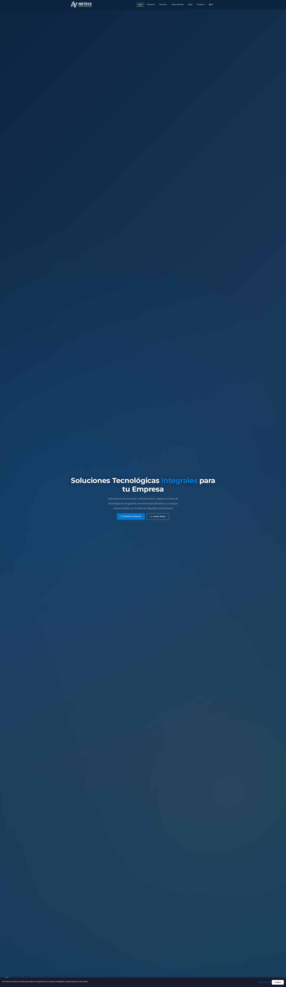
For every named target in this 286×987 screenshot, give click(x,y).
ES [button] (212, 4)
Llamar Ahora (159, 516)
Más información (264, 982)
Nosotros (151, 4)
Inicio (140, 4)
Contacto (201, 4)
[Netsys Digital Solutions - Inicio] (81, 4)
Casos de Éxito (177, 4)
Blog (190, 4)
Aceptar (277, 982)
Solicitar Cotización (132, 516)
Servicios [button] (163, 4)
